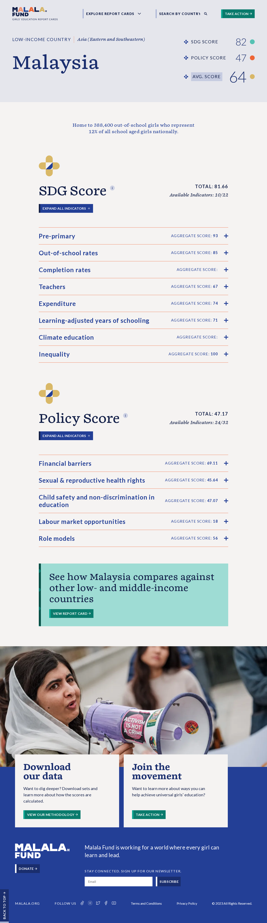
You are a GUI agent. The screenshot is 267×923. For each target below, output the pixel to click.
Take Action (237, 14)
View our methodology (50, 815)
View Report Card (70, 613)
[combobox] (178, 13)
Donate (26, 868)
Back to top (4, 907)
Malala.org (27, 903)
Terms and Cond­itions (146, 903)
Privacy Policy (187, 903)
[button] (112, 186)
